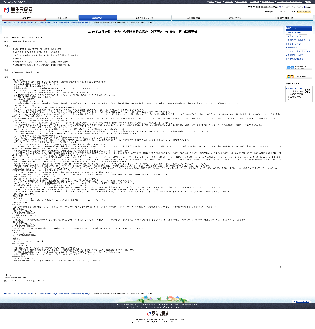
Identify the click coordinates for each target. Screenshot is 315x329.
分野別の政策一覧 (295, 33)
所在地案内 (164, 305)
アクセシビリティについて (139, 307)
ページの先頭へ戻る (301, 301)
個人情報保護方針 (150, 305)
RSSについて (183, 307)
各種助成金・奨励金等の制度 (299, 40)
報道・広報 (62, 18)
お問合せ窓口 (229, 2)
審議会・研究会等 (28, 22)
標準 (264, 7)
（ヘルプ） (298, 2)
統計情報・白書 (193, 18)
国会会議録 (292, 48)
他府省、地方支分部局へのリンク (185, 305)
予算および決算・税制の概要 (299, 51)
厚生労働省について (144, 18)
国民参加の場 (304, 11)
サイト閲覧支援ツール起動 (285, 2)
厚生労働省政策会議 (295, 59)
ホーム (219, 2)
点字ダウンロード (268, 2)
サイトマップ (254, 2)
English (308, 2)
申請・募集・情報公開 (284, 18)
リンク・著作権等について (128, 305)
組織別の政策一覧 (295, 36)
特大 (275, 7)
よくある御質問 (241, 2)
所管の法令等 (235, 18)
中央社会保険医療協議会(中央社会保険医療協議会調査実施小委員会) (62, 22)
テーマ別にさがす (24, 18)
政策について (98, 18)
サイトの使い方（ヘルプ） (163, 307)
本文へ (211, 2)
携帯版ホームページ (295, 89)
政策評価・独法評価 (295, 55)
